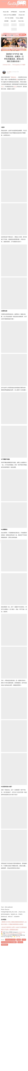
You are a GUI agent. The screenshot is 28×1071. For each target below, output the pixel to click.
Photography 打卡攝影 (18, 64)
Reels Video (21, 21)
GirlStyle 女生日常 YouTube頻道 (13, 933)
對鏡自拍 (13, 77)
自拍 (17, 79)
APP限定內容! (14, 11)
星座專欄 (6, 21)
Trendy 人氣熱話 (19, 17)
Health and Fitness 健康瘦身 (10, 14)
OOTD (15, 86)
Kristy (10, 71)
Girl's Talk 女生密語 (9, 17)
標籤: (3, 939)
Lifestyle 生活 (21, 14)
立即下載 (17, 936)
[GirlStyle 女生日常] (14, 4)
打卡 (2, 86)
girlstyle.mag (21, 932)
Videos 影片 (13, 21)
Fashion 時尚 (22, 11)
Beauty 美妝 (5, 11)
